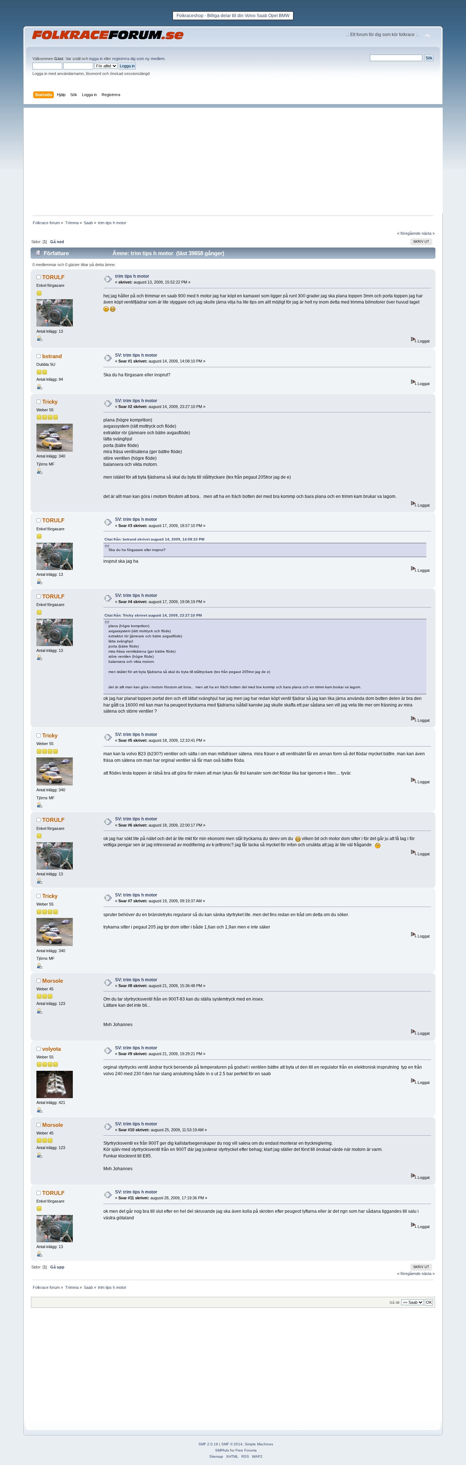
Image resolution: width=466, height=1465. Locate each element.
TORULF (53, 277)
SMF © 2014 (231, 1444)
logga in (96, 58)
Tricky (50, 402)
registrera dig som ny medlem (138, 58)
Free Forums (246, 1450)
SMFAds (222, 1450)
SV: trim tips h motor (136, 355)
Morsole (52, 981)
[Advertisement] (237, 159)
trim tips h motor (132, 276)
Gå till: (395, 1302)
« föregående (408, 233)
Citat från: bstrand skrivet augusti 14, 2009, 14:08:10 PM (154, 539)
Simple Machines (259, 1444)
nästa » (428, 233)
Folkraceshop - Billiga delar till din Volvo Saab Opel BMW (233, 15)
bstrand (52, 356)
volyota (51, 1049)
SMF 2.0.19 (208, 1444)
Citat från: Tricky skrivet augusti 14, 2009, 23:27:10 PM (153, 615)
